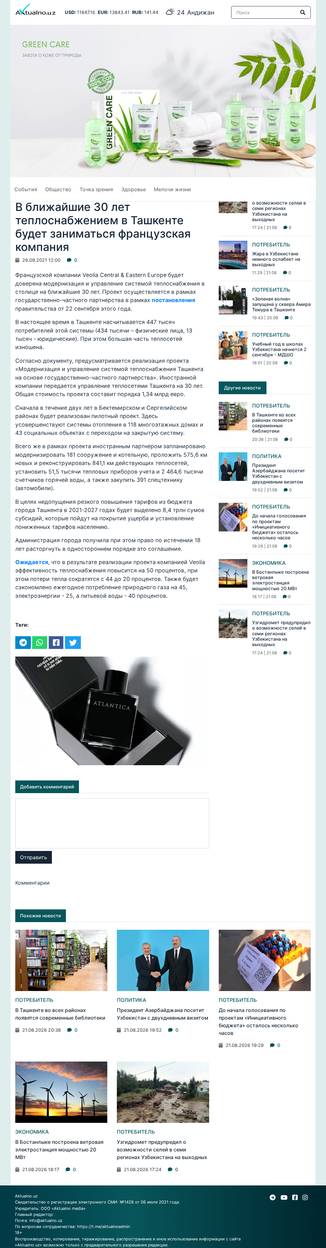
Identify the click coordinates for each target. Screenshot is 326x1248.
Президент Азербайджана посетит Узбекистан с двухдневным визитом (278, 473)
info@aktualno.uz (45, 1220)
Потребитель (271, 244)
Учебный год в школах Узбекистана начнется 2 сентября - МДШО (279, 349)
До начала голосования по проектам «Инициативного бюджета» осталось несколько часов (279, 526)
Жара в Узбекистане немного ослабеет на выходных (276, 259)
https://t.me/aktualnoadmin (103, 1226)
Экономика (269, 563)
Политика (266, 456)
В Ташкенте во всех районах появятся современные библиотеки (274, 423)
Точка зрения (96, 189)
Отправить (33, 857)
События (25, 189)
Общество (58, 189)
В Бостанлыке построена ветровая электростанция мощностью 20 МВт (280, 580)
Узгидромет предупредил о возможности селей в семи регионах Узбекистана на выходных (281, 208)
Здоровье (133, 189)
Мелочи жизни (172, 189)
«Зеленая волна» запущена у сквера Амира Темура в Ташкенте (281, 304)
